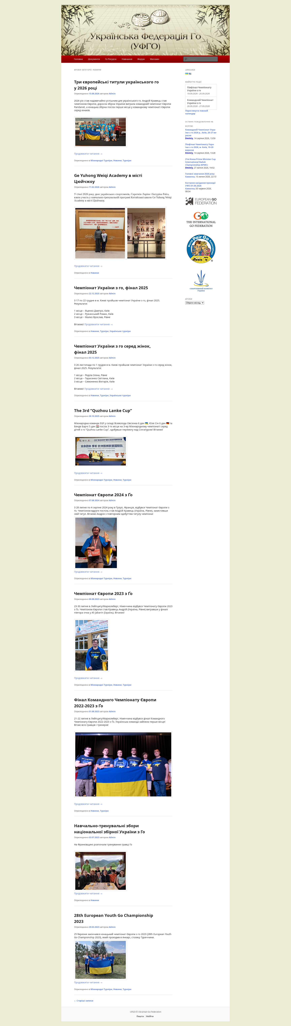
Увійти (150, 1016)
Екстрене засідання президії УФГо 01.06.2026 (200, 184)
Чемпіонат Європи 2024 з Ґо (103, 494)
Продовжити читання (88, 153)
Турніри (127, 160)
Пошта (140, 1016)
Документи (94, 59)
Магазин (154, 59)
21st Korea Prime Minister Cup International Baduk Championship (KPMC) (200, 162)
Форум (141, 59)
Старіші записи (83, 1000)
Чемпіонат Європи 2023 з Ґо (103, 593)
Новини (117, 160)
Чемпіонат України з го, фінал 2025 (111, 287)
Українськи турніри (120, 331)
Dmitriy (189, 138)
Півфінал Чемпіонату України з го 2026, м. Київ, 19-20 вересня (199, 147)
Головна (78, 59)
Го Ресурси (110, 59)
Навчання (127, 59)
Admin (112, 93)
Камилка (190, 176)
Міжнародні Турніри (101, 160)
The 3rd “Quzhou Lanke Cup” (103, 410)
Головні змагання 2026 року (200, 173)
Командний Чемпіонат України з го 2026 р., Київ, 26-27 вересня (201, 132)
